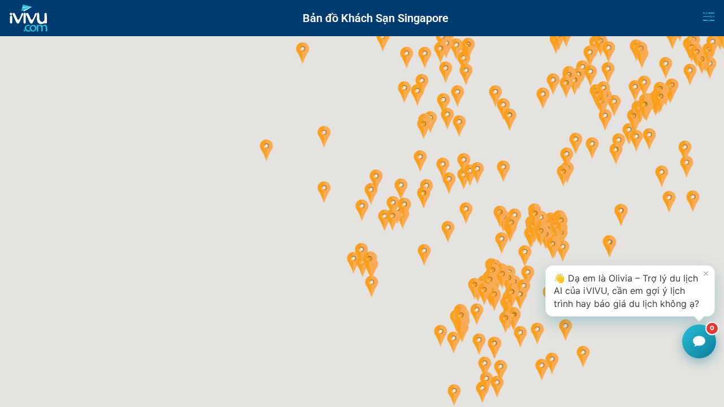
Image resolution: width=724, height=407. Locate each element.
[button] (362, 210)
